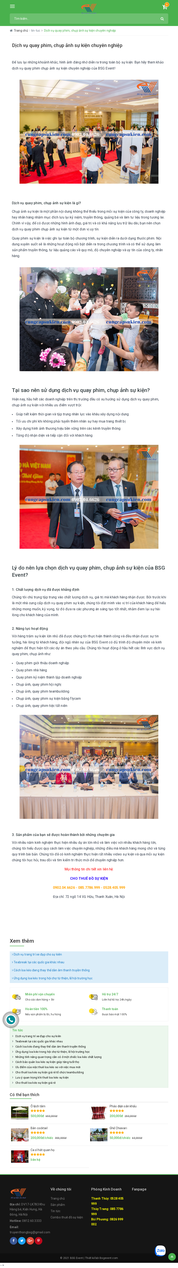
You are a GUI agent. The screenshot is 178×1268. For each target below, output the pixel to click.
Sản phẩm (58, 1204)
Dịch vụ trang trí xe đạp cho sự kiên (37, 954)
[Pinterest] (38, 1241)
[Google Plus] (30, 1241)
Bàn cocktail (39, 1128)
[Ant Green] (89, 8)
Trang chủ (58, 1198)
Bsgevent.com (109, 1258)
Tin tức (17, 1030)
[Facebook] (13, 1241)
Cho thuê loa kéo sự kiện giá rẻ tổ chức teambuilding (49, 1072)
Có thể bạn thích (24, 1094)
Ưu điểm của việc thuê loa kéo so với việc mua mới (47, 1067)
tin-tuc (36, 30)
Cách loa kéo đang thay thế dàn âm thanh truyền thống (51, 970)
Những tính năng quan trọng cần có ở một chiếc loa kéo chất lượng (58, 1057)
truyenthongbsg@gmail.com (30, 1232)
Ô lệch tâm (38, 1106)
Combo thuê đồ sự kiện (67, 1217)
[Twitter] (22, 1241)
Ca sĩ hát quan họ (42, 1150)
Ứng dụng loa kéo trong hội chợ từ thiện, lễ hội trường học (52, 978)
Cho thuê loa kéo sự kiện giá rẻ (35, 1082)
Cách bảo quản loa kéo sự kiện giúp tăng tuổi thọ (47, 1062)
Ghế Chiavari (118, 1128)
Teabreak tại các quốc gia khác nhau (38, 962)
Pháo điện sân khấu (123, 1106)
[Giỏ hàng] (164, 8)
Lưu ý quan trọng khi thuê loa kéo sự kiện (42, 1077)
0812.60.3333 (31, 1221)
